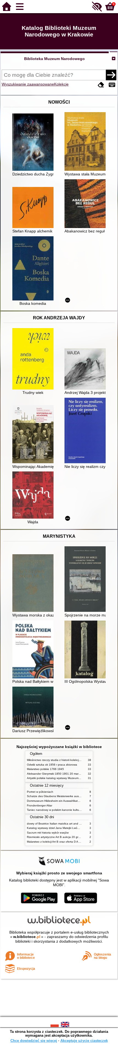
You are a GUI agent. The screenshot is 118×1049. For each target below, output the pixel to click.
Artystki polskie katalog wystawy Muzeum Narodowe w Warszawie (68, 778)
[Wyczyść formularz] (101, 84)
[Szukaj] (111, 75)
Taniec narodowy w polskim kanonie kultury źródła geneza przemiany (70, 809)
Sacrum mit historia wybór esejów (48, 832)
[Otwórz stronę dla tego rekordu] (34, 142)
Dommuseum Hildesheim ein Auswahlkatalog (55, 800)
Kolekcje (61, 84)
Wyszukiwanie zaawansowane (28, 84)
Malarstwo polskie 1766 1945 (45, 769)
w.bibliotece (26, 936)
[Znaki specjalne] (112, 84)
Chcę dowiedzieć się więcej (33, 1041)
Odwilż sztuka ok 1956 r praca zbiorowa (52, 764)
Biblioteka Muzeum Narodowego (54, 58)
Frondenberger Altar (39, 805)
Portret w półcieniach (40, 791)
